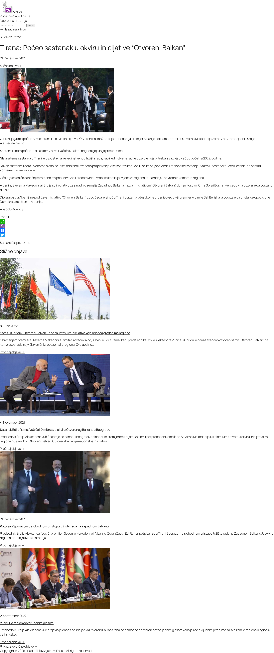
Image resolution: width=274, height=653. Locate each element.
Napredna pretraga (13, 20)
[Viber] (137, 226)
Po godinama (21, 16)
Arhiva (17, 12)
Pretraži (31, 25)
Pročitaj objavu (12, 352)
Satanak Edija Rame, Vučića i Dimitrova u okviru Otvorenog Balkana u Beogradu (55, 429)
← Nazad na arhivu (13, 29)
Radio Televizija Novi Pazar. (45, 651)
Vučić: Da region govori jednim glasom (27, 623)
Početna (6, 16)
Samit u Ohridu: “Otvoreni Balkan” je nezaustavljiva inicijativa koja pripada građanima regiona (65, 333)
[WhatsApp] (137, 221)
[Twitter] (137, 235)
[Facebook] (137, 230)
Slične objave (11, 66)
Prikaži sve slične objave (18, 646)
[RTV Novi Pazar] (6, 12)
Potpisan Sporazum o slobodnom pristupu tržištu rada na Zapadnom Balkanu (54, 526)
